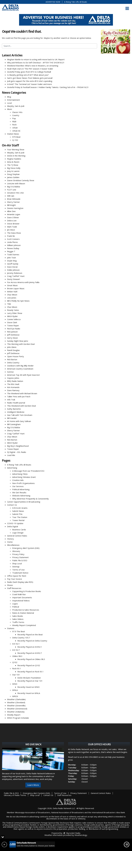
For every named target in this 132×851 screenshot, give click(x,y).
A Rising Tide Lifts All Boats (75, 2)
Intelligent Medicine (15, 412)
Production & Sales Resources (25, 610)
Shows (10, 585)
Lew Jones (11, 297)
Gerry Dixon (12, 338)
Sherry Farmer (13, 202)
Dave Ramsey (13, 390)
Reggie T (11, 251)
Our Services (18, 486)
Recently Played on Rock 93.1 (30, 671)
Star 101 (16, 674)
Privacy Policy (18, 554)
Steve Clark (12, 322)
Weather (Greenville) (16, 705)
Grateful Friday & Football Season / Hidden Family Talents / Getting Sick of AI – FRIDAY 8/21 (48, 87)
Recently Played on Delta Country (32, 640)
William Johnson (14, 245)
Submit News (18, 511)
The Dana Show (14, 233)
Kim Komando (13, 387)
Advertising (12, 467)
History (10, 538)
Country (15, 115)
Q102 (14, 662)
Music (9, 109)
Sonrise (10, 372)
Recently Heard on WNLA (28, 693)
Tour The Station (19, 517)
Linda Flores (12, 242)
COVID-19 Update (15, 523)
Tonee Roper (13, 325)
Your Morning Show (15, 149)
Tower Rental (18, 520)
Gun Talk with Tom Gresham (19, 415)
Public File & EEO (19, 560)
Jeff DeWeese (13, 334)
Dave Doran (12, 267)
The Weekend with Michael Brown (22, 393)
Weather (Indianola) (15, 711)
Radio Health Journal (16, 402)
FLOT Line (11, 189)
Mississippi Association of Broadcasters (32, 812)
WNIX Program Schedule (18, 718)
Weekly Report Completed (24, 625)
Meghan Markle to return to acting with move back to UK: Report (36, 59)
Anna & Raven (13, 162)
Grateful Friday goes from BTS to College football (29, 71)
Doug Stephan (13, 174)
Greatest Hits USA (15, 192)
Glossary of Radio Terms (15, 795)
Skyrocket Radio (73, 833)
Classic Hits (17, 112)
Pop (14, 118)
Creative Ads (18, 480)
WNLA (15, 690)
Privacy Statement (20, 557)
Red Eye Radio (13, 328)
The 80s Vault (13, 384)
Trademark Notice (20, 572)
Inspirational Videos (21, 600)
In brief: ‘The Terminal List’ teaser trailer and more (29, 84)
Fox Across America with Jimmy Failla (23, 282)
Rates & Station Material (23, 613)
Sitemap (15, 566)
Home (10, 542)
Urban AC (16, 130)
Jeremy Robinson (14, 273)
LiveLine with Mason (16, 183)
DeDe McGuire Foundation (29, 677)
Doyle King (12, 260)
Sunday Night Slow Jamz (17, 341)
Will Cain (10, 196)
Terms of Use (18, 569)
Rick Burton (12, 359)
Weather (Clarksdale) (16, 699)
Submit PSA (17, 514)
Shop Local (17, 563)
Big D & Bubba (13, 186)
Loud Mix (11, 455)
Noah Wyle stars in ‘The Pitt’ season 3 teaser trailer (30, 68)
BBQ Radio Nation (15, 381)
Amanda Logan (13, 214)
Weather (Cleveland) (16, 702)
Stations (10, 628)
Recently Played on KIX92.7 (29, 653)
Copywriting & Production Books (26, 591)
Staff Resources (14, 588)
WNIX (14, 684)
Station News (13, 134)
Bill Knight (11, 205)
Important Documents (22, 597)
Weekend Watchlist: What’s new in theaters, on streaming (32, 65)
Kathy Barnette (14, 409)
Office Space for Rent (16, 576)
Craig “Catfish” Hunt (15, 276)
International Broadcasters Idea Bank (108, 812)
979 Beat (16, 137)
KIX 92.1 (16, 643)
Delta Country (13, 362)
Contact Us (12, 505)
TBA (9, 304)
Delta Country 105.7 (21, 637)
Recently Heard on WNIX (28, 687)
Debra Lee (11, 220)
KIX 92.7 (16, 650)
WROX (15, 696)
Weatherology (81, 835)
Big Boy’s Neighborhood (18, 446)
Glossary (16, 551)
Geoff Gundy (12, 263)
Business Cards (19, 529)
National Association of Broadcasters (67, 812)
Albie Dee (11, 211)
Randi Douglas (13, 350)
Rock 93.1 (16, 668)
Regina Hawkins (14, 158)
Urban (15, 127)
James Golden (13, 177)
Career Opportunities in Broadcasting (23, 501)
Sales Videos (17, 619)
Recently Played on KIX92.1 (29, 647)
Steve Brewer (13, 223)
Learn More (33, 785)
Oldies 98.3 (17, 656)
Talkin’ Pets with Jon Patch (18, 396)
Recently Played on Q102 (28, 665)
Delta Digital (12, 526)
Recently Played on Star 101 (30, 681)
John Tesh (11, 257)
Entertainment (13, 100)
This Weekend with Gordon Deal (21, 405)
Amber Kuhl (12, 291)
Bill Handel (11, 418)
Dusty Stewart (13, 279)
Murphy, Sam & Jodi (15, 106)
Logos (15, 603)
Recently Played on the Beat (30, 634)
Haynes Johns (13, 378)
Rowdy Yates (13, 310)
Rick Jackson (12, 331)
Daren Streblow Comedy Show (20, 180)
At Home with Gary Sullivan (19, 421)
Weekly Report (13, 714)
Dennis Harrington (15, 208)
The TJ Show (12, 165)
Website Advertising (21, 495)
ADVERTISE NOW (53, 2)
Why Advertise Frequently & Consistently (30, 498)
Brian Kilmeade (13, 199)
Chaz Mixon (12, 294)
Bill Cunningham (14, 424)
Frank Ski (11, 236)
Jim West (11, 229)
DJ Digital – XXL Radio (16, 452)
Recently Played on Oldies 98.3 (31, 659)
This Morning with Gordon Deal (21, 344)
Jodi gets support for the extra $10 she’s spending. (30, 81)
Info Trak (11, 399)
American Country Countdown (20, 368)
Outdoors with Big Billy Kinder (20, 365)
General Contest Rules (17, 535)
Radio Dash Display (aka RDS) (20, 582)
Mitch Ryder (12, 316)
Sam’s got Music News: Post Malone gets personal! (29, 78)
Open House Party (15, 356)
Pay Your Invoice (14, 579)
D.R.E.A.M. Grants (19, 508)
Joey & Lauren (13, 171)
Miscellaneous (13, 545)
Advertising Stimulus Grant (24, 477)
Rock (14, 124)
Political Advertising (21, 489)
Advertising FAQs (20, 474)
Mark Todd (12, 226)
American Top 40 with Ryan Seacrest (23, 375)
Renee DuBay (13, 248)
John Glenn (11, 347)
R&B (14, 121)
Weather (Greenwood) (17, 708)
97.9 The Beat (18, 631)
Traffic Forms (18, 622)
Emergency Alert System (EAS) (25, 548)
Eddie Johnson (13, 270)
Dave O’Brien (13, 217)
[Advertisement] (66, 20)
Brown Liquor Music (15, 288)
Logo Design (17, 532)
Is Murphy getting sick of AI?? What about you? (28, 75)
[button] (127, 8)
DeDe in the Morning (16, 155)
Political (15, 606)
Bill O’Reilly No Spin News (18, 300)
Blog (9, 96)
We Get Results (19, 492)
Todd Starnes (13, 254)
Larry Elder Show (14, 313)
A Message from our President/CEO (28, 471)
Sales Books (17, 616)
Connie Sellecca (13, 319)
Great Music (12, 285)
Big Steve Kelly (13, 168)
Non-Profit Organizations (23, 483)
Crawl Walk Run (19, 594)
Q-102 (15, 140)
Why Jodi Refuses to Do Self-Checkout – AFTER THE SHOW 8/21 (35, 62)
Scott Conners (13, 239)
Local (9, 103)
